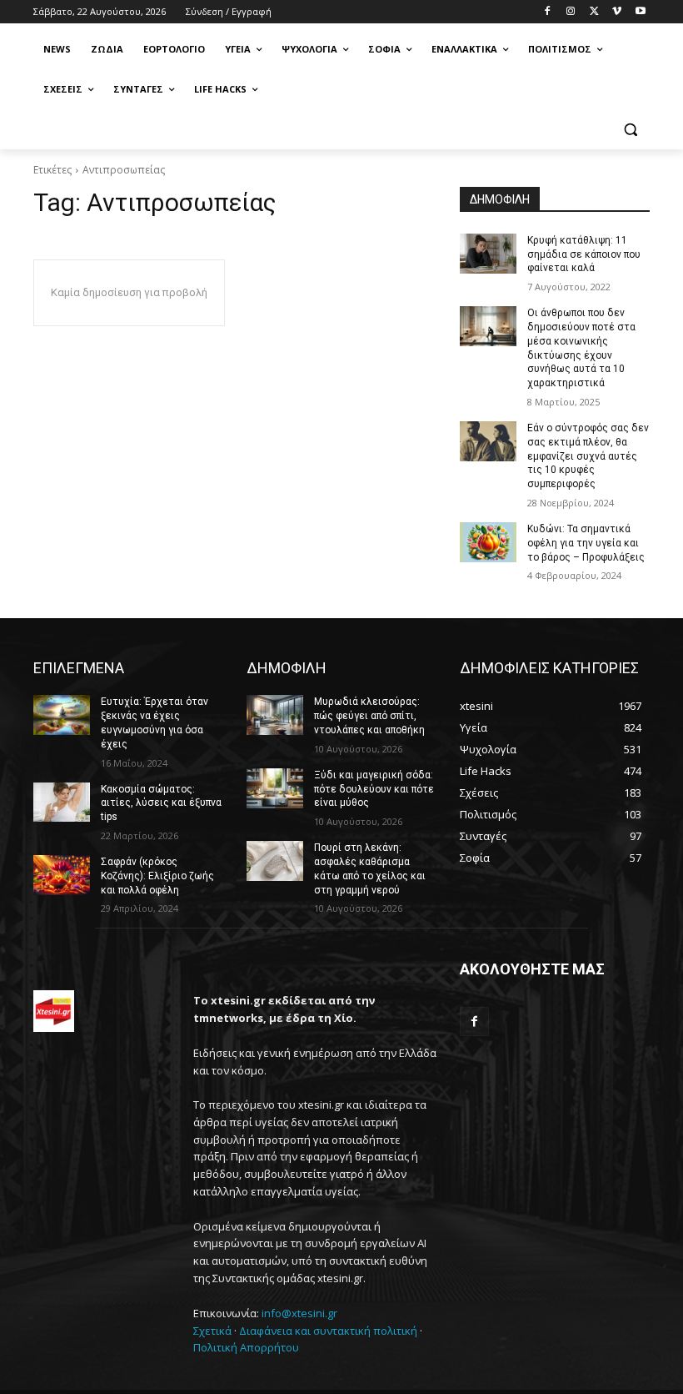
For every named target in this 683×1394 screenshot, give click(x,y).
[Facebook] (547, 12)
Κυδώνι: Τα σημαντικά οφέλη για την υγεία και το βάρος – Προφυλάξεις (586, 543)
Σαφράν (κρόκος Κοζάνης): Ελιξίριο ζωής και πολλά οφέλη (157, 876)
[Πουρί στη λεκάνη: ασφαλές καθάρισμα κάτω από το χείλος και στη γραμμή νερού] (275, 861)
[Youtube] (640, 12)
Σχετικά (212, 1330)
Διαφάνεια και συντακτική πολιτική (328, 1330)
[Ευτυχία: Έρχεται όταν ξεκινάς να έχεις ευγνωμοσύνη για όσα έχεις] (61, 715)
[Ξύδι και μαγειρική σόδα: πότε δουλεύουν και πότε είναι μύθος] (275, 788)
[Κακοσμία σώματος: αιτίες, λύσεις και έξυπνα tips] (61, 803)
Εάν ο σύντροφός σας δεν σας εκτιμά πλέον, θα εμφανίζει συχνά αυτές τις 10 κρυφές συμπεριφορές (588, 456)
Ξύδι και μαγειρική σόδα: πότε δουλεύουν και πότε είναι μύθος (374, 789)
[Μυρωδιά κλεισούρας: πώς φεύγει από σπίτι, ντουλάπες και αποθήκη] (275, 715)
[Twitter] (594, 12)
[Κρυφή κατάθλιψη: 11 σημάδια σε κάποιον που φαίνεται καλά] (488, 254)
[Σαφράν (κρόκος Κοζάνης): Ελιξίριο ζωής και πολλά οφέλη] (61, 875)
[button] (630, 129)
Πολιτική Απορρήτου (246, 1347)
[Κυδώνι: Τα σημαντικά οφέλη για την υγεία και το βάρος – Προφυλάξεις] (488, 542)
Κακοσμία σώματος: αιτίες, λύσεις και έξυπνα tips (161, 803)
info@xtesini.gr (299, 1313)
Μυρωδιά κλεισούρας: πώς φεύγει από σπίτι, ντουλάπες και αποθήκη (369, 716)
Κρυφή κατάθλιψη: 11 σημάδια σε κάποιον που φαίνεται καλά (584, 254)
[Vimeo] (616, 12)
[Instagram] (571, 12)
